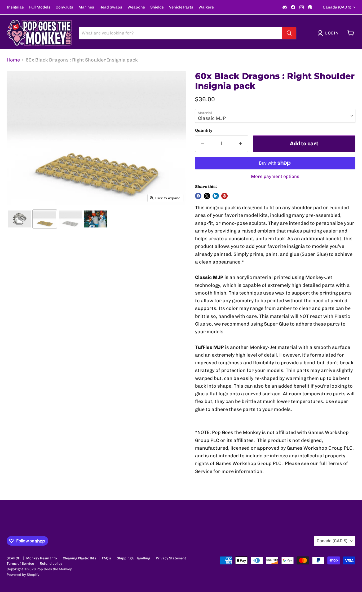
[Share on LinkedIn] (216, 196)
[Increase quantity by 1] (240, 143)
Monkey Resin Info (41, 558)
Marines (86, 7)
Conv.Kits (64, 7)
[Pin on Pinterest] (224, 196)
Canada (337, 7)
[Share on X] (207, 196)
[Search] (289, 33)
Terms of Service (20, 563)
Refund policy (51, 563)
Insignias (15, 7)
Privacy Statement (171, 558)
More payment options (275, 176)
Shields (157, 7)
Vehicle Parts (181, 7)
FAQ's (106, 558)
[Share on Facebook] (198, 196)
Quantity (204, 130)
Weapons (136, 7)
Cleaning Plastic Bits (79, 558)
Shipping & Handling (133, 558)
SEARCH (13, 558)
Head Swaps (110, 7)
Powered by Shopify (23, 575)
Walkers (206, 7)
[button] (329, 33)
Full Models (39, 7)
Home (13, 60)
